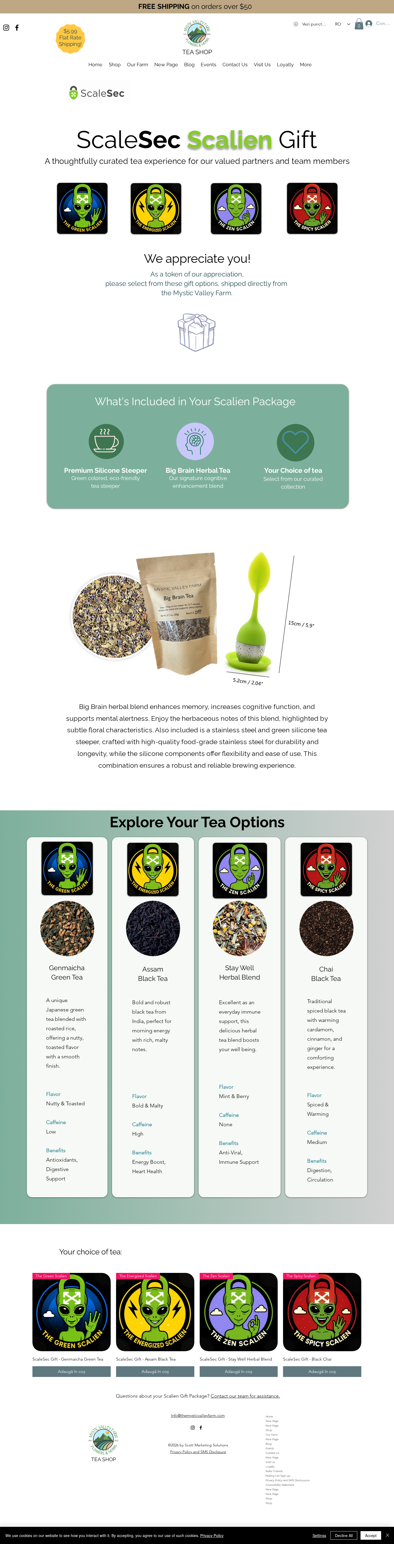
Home (269, 1416)
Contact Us (272, 1452)
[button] (359, 23)
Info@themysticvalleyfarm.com (198, 1415)
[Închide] (387, 1535)
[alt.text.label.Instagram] (6, 28)
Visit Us (270, 1462)
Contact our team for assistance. (245, 1396)
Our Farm (271, 1434)
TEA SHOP (103, 1459)
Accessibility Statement (280, 1484)
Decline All (344, 1535)
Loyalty (270, 1466)
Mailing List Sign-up (278, 1475)
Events (270, 1448)
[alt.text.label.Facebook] (17, 28)
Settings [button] (319, 1535)
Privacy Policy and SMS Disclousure (288, 1480)
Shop (269, 1430)
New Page (272, 1421)
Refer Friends (274, 1471)
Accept (371, 1535)
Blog (269, 1443)
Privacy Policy (212, 1535)
